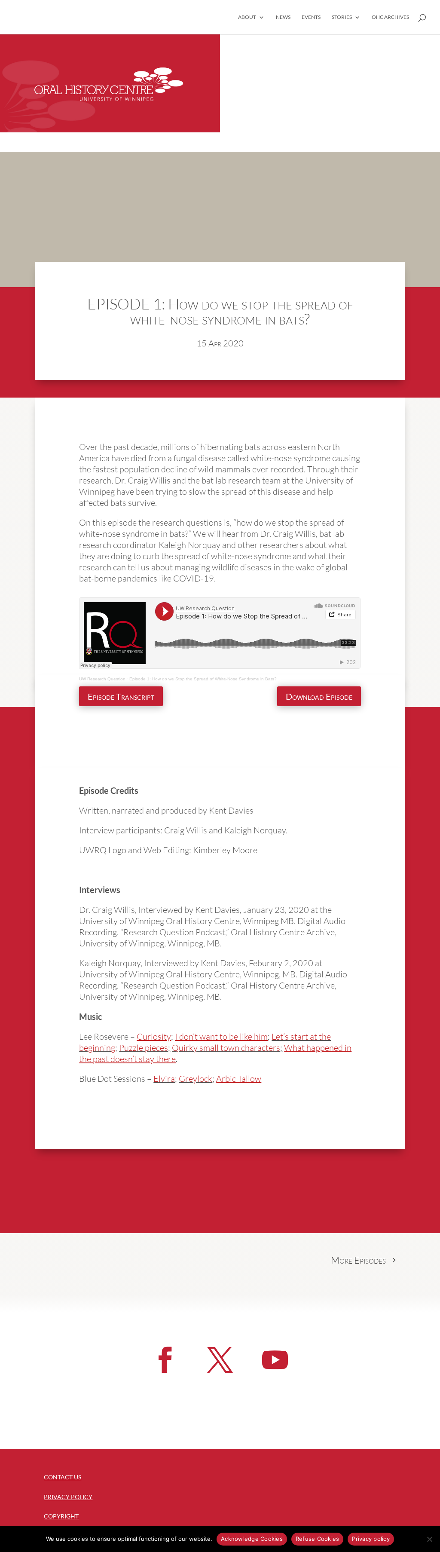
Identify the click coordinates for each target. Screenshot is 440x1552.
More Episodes (358, 1260)
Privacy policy (371, 1538)
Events (311, 17)
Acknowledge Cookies (252, 1538)
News (283, 17)
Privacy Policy (68, 1496)
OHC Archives (390, 17)
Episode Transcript (121, 696)
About (247, 17)
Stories (342, 17)
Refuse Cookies (317, 1538)
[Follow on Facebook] (165, 1360)
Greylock (195, 1078)
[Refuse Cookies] (429, 1539)
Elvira (164, 1078)
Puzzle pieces (143, 1047)
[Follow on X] (220, 1360)
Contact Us (62, 1477)
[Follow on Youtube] (275, 1360)
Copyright (61, 1516)
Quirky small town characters (226, 1047)
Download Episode (319, 696)
